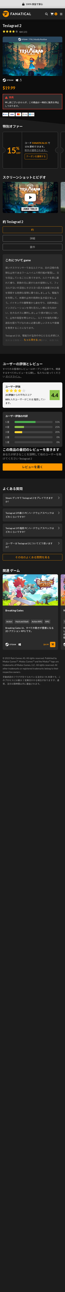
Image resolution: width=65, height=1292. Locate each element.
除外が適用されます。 (36, 150)
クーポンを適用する (36, 156)
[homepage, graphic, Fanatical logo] (17, 14)
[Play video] (30, 197)
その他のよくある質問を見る (32, 557)
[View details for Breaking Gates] (30, 589)
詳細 (32, 238)
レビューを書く (32, 467)
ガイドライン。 (14, 376)
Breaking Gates (14, 610)
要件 (32, 247)
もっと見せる (31, 339)
